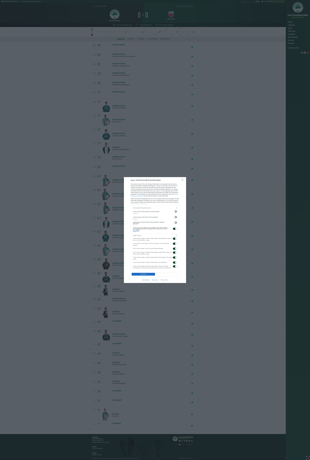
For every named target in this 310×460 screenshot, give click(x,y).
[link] (182, 180)
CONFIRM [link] (143, 274)
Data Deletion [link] (145, 280)
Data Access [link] (155, 280)
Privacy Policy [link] (164, 280)
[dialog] (155, 230)
